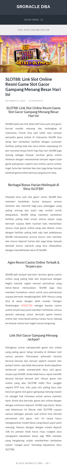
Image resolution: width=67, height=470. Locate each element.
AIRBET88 (27, 305)
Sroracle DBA (33, 6)
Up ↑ (48, 463)
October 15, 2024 (15, 100)
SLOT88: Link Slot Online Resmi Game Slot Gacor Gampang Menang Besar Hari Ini (33, 87)
